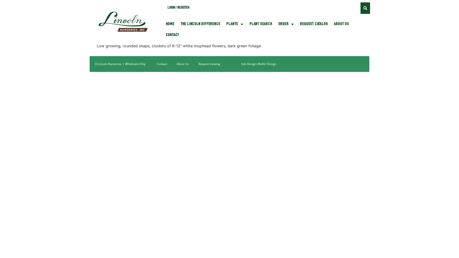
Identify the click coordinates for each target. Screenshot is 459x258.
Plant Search (261, 24)
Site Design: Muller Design (258, 64)
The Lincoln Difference (200, 24)
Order (284, 24)
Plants (232, 24)
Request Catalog (314, 24)
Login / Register (178, 8)
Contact (172, 35)
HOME (170, 24)
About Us (341, 24)
